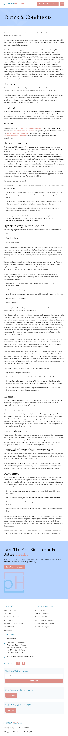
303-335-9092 (12, 638)
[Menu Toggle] (62, 4)
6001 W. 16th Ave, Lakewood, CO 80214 (20, 656)
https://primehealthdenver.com (32, 128)
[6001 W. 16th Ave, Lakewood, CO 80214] (4, 657)
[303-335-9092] (4, 638)
